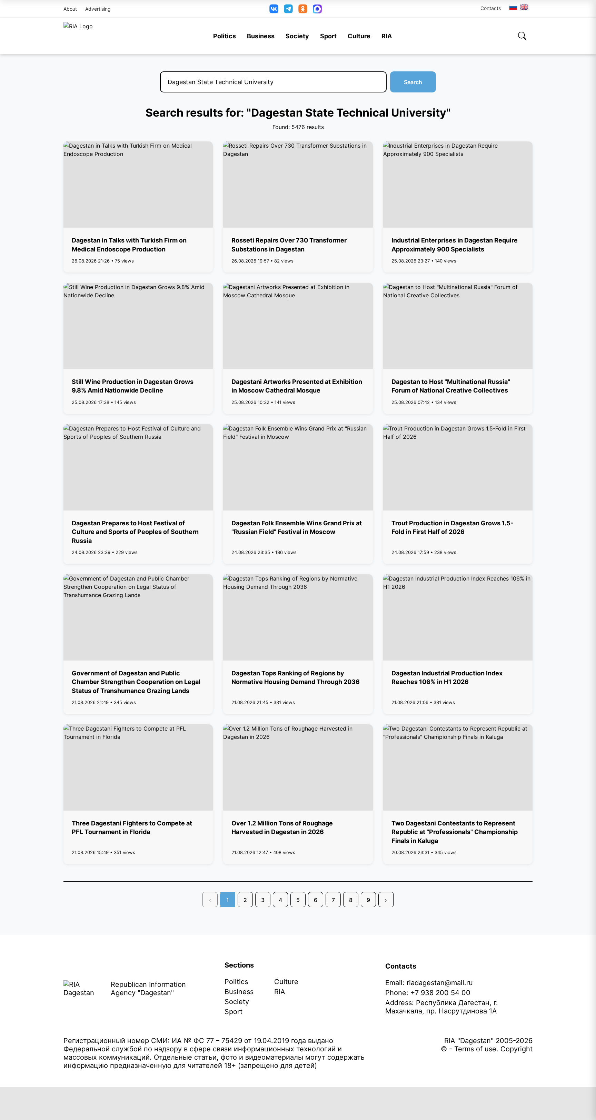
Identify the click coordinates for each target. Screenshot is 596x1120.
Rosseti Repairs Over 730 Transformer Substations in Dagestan (289, 244)
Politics (224, 36)
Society (297, 36)
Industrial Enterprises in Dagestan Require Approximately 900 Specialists (454, 244)
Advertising (98, 9)
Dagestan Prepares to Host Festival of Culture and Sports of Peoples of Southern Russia (135, 531)
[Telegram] (288, 9)
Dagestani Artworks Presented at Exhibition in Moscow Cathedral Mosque (296, 386)
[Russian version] (513, 7)
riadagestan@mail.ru (440, 983)
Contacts (490, 8)
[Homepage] (78, 36)
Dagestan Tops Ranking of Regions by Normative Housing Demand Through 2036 (295, 677)
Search (413, 82)
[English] (524, 7)
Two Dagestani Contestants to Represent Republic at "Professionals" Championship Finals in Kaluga (454, 832)
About (70, 9)
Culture (359, 36)
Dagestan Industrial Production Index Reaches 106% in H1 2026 (447, 677)
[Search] (522, 36)
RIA (386, 36)
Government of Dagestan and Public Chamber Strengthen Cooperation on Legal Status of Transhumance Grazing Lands (136, 682)
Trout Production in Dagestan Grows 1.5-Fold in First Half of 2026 (452, 527)
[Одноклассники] (303, 9)
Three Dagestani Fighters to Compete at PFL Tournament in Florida (132, 827)
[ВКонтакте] (274, 9)
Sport (328, 36)
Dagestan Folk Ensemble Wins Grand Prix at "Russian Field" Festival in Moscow (296, 527)
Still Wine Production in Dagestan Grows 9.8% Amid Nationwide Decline (132, 386)
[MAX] (317, 9)
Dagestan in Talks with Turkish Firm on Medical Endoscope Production (129, 244)
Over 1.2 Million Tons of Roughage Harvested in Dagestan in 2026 (282, 827)
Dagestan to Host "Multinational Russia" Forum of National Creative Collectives (450, 386)
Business (261, 36)
